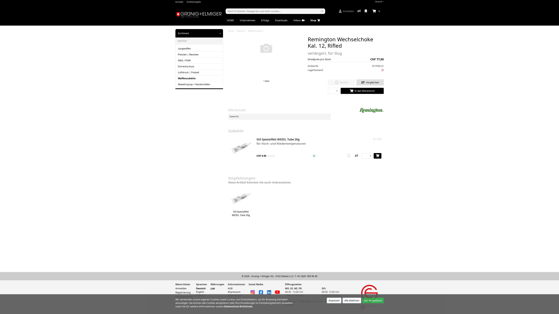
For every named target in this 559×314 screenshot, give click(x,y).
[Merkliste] (366, 11)
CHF (212, 288)
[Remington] (371, 110)
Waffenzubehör (187, 78)
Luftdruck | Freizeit (188, 72)
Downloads (281, 20)
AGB (230, 288)
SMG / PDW (184, 60)
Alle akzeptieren (373, 300)
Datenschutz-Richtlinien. (238, 306)
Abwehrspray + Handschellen (194, 84)
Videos (297, 20)
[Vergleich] (359, 11)
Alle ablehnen (351, 300)
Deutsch (378, 1)
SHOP (231, 31)
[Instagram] (253, 292)
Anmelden (181, 288)
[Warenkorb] (373, 11)
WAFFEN (182, 41)
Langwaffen (184, 48)
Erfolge (265, 20)
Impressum (234, 292)
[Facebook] (261, 292)
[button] (382, 70)
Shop (313, 20)
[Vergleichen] (356, 156)
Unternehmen (247, 20)
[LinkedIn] (269, 292)
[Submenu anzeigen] (220, 33)
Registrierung (183, 292)
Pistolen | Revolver (188, 54)
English (200, 292)
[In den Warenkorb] (377, 156)
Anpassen (334, 300)
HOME (230, 20)
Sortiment (183, 33)
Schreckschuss (186, 66)
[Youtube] (277, 292)
